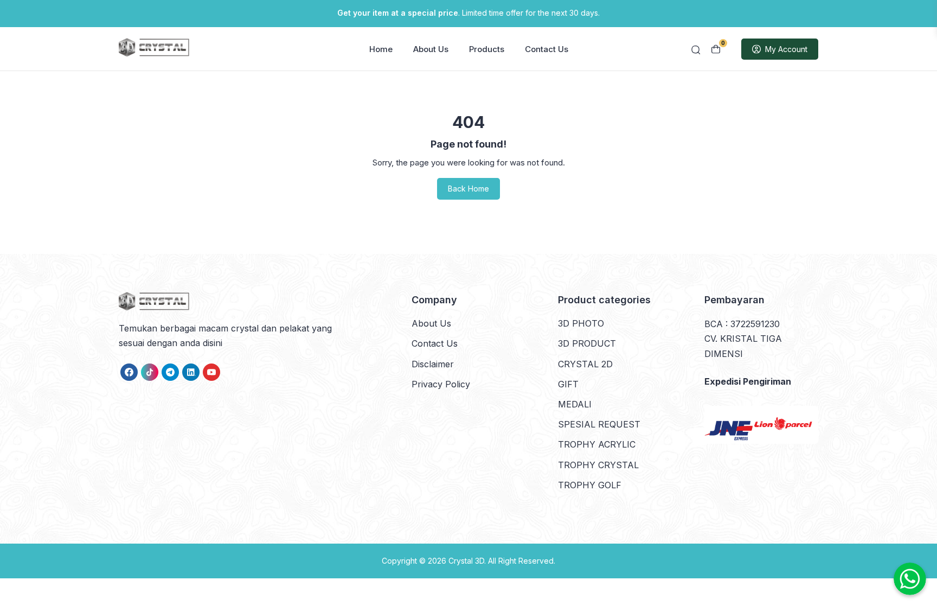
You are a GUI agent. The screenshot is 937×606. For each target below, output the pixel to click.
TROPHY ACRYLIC (597, 444)
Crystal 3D (466, 560)
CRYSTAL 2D (585, 364)
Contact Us (546, 49)
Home (381, 49)
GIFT (568, 384)
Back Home (468, 188)
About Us (430, 49)
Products (486, 49)
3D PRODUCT (587, 343)
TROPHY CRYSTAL (598, 465)
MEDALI (575, 404)
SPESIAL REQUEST (599, 424)
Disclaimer (433, 364)
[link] (129, 372)
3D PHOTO (581, 323)
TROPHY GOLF (589, 485)
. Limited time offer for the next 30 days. (468, 12)
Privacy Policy (441, 384)
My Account (786, 49)
